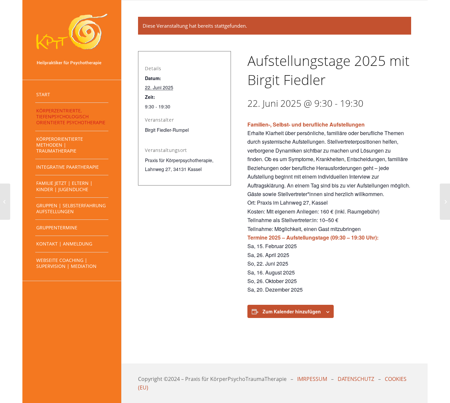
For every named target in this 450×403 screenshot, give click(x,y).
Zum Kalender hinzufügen (292, 311)
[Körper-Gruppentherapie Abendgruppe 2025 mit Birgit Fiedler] (5, 202)
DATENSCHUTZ (356, 379)
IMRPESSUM (312, 379)
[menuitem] (71, 95)
